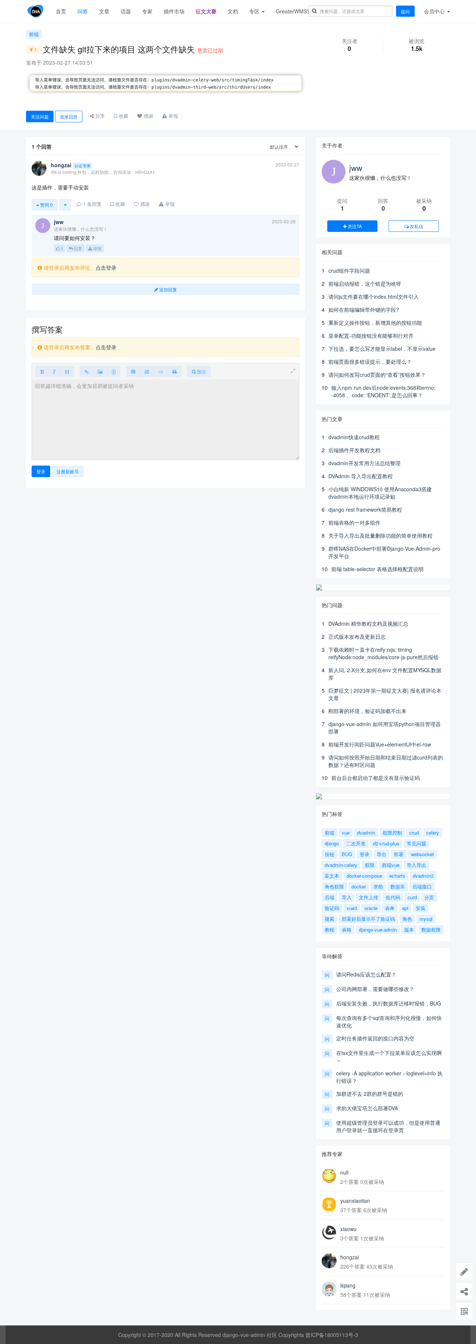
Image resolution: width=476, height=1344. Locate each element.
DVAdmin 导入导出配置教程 (360, 476)
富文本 (332, 875)
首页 (61, 11)
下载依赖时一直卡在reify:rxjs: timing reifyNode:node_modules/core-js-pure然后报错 (383, 653)
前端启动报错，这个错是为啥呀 (364, 283)
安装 (420, 907)
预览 (201, 371)
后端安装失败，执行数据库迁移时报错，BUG (388, 1003)
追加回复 (167, 289)
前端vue (390, 864)
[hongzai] (329, 1260)
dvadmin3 (423, 875)
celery (432, 832)
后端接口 (422, 886)
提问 (405, 11)
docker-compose (364, 875)
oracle (370, 907)
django (332, 843)
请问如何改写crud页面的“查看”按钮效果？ (377, 374)
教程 (329, 929)
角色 (407, 918)
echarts (397, 875)
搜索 (329, 918)
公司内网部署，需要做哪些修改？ (375, 988)
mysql (425, 918)
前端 (34, 34)
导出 (381, 854)
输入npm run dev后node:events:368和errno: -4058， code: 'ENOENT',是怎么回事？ (383, 391)
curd (412, 897)
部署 (398, 854)
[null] (329, 1176)
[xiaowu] (329, 1232)
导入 (346, 897)
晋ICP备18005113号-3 (331, 1334)
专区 (255, 11)
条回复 (92, 203)
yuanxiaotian (355, 1200)
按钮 (329, 854)
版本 (409, 929)
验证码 (332, 907)
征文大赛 (206, 11)
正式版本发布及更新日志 (357, 636)
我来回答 (69, 116)
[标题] (67, 371)
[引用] (174, 371)
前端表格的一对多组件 (354, 522)
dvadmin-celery (341, 864)
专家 (147, 11)
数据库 (397, 886)
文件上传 (368, 897)
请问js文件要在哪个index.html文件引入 (373, 296)
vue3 (352, 907)
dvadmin (366, 832)
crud (414, 832)
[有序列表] (147, 371)
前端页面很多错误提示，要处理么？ (370, 361)
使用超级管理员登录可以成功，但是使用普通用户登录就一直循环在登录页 (388, 1126)
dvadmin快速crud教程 (354, 437)
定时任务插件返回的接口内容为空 (375, 1038)
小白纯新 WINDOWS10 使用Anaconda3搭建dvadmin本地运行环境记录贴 (380, 492)
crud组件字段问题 (349, 270)
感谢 (147, 115)
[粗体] (41, 371)
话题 (125, 11)
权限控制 (392, 832)
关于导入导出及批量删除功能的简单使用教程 (380, 535)
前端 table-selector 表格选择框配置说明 (377, 569)
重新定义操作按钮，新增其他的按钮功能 (375, 322)
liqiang (348, 1285)
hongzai (349, 1257)
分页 (429, 897)
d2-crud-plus (386, 843)
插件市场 (174, 11)
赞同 (46, 204)
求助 (378, 886)
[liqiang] (329, 1289)
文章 (104, 11)
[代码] (161, 371)
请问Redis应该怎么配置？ (366, 974)
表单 (390, 907)
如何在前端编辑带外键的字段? (363, 309)
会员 (434, 11)
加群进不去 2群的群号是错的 (369, 1093)
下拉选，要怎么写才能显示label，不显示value (381, 348)
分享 (99, 115)
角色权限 (334, 886)
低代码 (393, 897)
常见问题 (416, 843)
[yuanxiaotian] (329, 1204)
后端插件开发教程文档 (354, 450)
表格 (346, 929)
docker (358, 886)
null (344, 1172)
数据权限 (431, 929)
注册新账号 (68, 471)
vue (346, 832)
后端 (329, 897)
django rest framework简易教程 (365, 509)
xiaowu (348, 1229)
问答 (82, 11)
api (405, 907)
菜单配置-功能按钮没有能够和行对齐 (371, 335)
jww (355, 167)
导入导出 (416, 864)
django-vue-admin (378, 929)
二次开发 (356, 843)
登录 (40, 471)
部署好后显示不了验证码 (368, 918)
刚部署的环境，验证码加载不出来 (367, 711)
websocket (422, 854)
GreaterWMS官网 (296, 11)
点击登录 (106, 267)
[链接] (86, 371)
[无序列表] (133, 371)
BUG (347, 854)
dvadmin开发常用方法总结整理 (364, 463)
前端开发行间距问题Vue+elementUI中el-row (379, 744)
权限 (369, 864)
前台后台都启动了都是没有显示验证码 (375, 777)
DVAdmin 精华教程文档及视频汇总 (368, 623)
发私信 (416, 226)
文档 (233, 11)
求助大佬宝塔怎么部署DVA (367, 1108)
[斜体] (54, 371)
